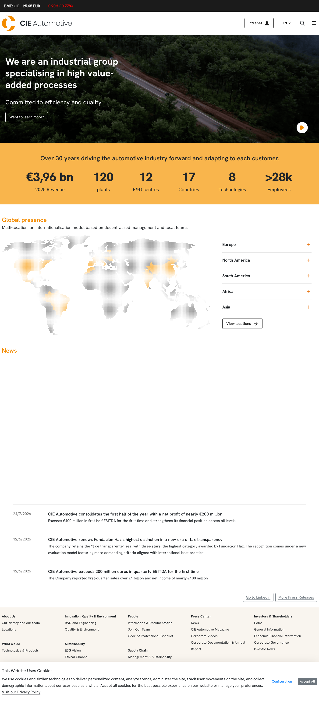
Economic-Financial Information (277, 636)
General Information (269, 629)
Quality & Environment (82, 629)
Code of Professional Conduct (150, 636)
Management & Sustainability (150, 657)
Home (258, 623)
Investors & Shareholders (273, 616)
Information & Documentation (150, 623)
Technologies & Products (20, 650)
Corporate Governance (271, 642)
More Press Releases (296, 597)
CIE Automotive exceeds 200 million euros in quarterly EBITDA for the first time (123, 571)
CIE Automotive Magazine (210, 629)
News (195, 623)
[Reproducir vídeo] (302, 127)
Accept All (307, 681)
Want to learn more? (26, 117)
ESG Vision (73, 650)
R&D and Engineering (80, 623)
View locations (238, 323)
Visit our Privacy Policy (21, 692)
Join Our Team (139, 629)
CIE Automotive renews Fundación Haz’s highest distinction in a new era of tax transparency (135, 539)
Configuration (282, 681)
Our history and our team (21, 623)
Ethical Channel (77, 657)
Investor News (264, 649)
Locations (9, 629)
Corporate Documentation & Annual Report (218, 645)
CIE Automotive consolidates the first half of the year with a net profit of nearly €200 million (135, 514)
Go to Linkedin (258, 597)
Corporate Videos (204, 636)
